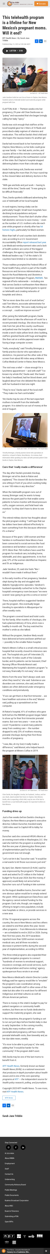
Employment (10, 1163)
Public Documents (12, 1195)
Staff (7, 1169)
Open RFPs (9, 1222)
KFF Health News (15, 1091)
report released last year (34, 242)
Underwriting (10, 1179)
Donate (42, 4)
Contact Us (9, 1174)
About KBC (9, 1206)
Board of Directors (12, 1211)
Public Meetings (11, 1190)
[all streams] (47, 1251)
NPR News (9, 1098)
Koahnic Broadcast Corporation (17, 1200)
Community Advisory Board (15, 1185)
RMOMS (39, 278)
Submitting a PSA (11, 1216)
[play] (3, 1251)
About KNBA (9, 1158)
